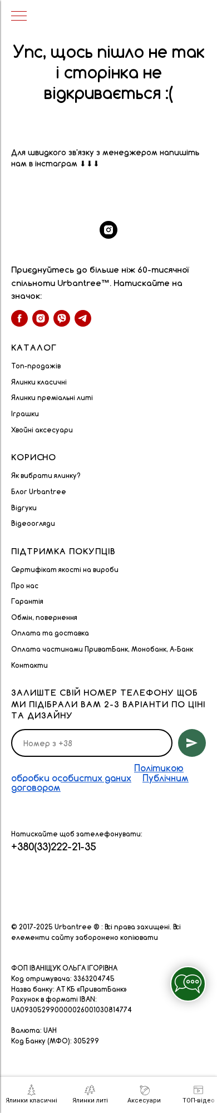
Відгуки (24, 508)
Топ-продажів (36, 366)
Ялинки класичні (39, 382)
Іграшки (25, 414)
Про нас (24, 586)
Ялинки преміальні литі (52, 397)
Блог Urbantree (38, 491)
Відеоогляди (33, 523)
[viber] (61, 318)
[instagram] (108, 230)
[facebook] (19, 318)
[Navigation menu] (19, 16)
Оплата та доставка (50, 633)
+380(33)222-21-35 (53, 846)
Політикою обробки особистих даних (97, 773)
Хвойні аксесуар (39, 430)
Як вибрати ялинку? (46, 475)
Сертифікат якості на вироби (65, 569)
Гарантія (27, 601)
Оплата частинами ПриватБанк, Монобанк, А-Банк (102, 649)
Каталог (34, 347)
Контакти (29, 665)
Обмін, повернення (44, 617)
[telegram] (83, 318)
